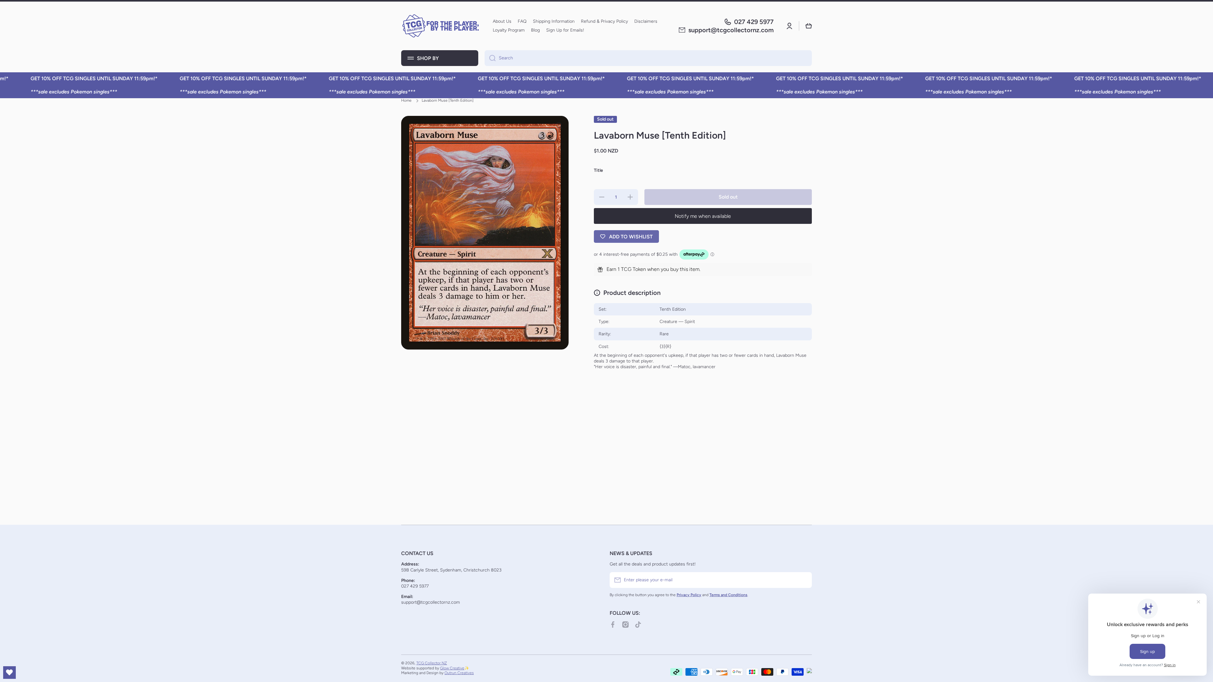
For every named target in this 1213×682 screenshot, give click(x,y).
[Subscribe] (804, 580)
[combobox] (648, 58)
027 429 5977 (754, 22)
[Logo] (440, 25)
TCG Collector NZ (431, 663)
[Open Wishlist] (9, 672)
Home (406, 100)
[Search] (490, 58)
